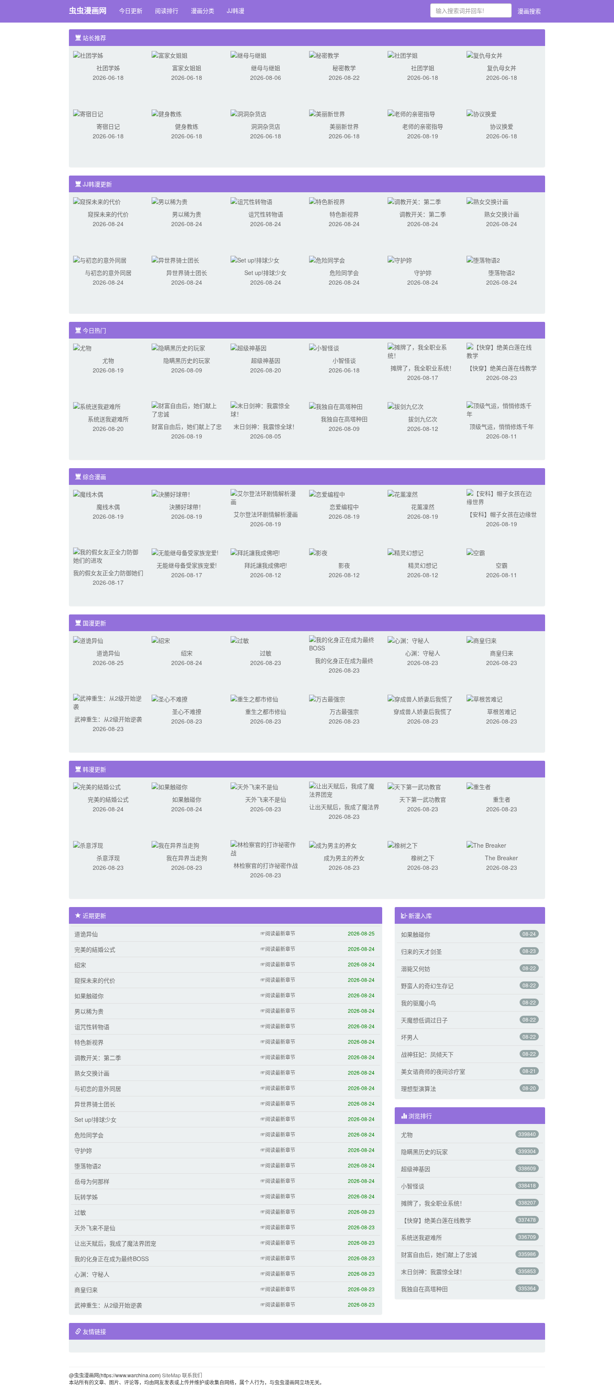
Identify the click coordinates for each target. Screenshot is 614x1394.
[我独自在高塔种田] (336, 405)
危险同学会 (344, 272)
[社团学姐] (403, 54)
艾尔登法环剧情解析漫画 (265, 514)
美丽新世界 (344, 126)
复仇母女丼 (501, 68)
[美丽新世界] (327, 113)
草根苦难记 (501, 711)
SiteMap (171, 1375)
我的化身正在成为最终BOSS (111, 1258)
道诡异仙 (108, 653)
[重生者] (479, 786)
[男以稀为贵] (170, 200)
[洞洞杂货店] (248, 113)
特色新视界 (344, 214)
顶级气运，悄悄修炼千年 (501, 426)
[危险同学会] (327, 259)
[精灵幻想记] (406, 552)
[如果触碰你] (170, 786)
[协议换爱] (482, 113)
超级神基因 (265, 360)
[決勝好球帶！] (172, 493)
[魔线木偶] (88, 493)
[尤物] (82, 347)
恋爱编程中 (344, 506)
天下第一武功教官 (422, 799)
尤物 (108, 360)
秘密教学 (344, 68)
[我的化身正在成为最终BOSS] (344, 643)
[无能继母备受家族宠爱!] (185, 552)
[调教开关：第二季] (414, 200)
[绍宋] (161, 639)
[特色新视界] (327, 200)
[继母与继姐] (248, 54)
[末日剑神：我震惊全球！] (266, 409)
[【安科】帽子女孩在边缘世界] (502, 496)
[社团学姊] (88, 54)
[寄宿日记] (88, 113)
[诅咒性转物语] (251, 200)
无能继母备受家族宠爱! (187, 565)
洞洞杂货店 (265, 126)
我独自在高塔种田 (344, 419)
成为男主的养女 (344, 858)
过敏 (265, 653)
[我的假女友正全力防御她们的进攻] (108, 555)
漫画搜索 (529, 11)
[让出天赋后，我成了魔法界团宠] (344, 789)
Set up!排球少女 (265, 272)
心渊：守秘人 (422, 653)
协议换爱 (501, 126)
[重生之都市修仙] (254, 698)
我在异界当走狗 (186, 858)
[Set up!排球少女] (255, 259)
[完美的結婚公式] (97, 786)
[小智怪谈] (324, 347)
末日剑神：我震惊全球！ (265, 426)
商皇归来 (501, 653)
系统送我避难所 (108, 419)
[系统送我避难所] (97, 405)
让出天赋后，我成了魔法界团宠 (115, 1243)
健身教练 (186, 126)
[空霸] (476, 552)
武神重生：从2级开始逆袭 (108, 719)
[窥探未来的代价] (97, 200)
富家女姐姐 (186, 68)
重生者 (501, 799)
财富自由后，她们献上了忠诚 (439, 1254)
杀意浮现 (108, 858)
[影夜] (318, 552)
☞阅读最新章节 (277, 933)
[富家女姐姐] (170, 54)
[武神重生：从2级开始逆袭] (108, 701)
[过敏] (240, 639)
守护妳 (422, 272)
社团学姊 (108, 68)
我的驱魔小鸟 (418, 1003)
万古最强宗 (344, 711)
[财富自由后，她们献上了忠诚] (187, 409)
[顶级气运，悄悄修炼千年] (502, 409)
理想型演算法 (418, 1088)
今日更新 (130, 10)
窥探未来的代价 (108, 214)
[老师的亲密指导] (411, 113)
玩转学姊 (86, 1197)
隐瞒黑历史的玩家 (186, 360)
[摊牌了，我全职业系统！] (423, 350)
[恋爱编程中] (327, 493)
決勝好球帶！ (186, 506)
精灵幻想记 (422, 565)
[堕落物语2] (483, 259)
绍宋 (187, 653)
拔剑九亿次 (422, 419)
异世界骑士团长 (186, 272)
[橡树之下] (403, 844)
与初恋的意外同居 (108, 272)
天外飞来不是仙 (265, 799)
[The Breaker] (486, 844)
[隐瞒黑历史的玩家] (178, 347)
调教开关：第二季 (422, 214)
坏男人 (410, 1037)
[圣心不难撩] (170, 698)
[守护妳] (400, 259)
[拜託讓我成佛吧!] (255, 552)
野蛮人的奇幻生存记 (427, 985)
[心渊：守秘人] (408, 639)
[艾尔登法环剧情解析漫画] (266, 496)
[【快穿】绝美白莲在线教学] (502, 350)
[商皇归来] (482, 639)
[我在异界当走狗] (175, 844)
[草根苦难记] (484, 698)
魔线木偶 (108, 506)
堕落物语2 (501, 272)
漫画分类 (202, 10)
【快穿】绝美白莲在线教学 (502, 368)
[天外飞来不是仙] (254, 786)
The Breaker (501, 858)
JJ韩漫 (235, 10)
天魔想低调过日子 (424, 1020)
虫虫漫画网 (88, 10)
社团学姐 (422, 68)
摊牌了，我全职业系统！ (423, 368)
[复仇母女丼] (484, 54)
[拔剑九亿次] (406, 405)
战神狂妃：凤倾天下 (427, 1054)
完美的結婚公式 (108, 799)
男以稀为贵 (186, 214)
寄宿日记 (108, 126)
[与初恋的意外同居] (100, 259)
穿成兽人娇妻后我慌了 (422, 711)
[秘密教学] (324, 54)
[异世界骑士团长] (175, 259)
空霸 (501, 565)
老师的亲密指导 (422, 126)
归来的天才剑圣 (421, 951)
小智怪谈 (344, 360)
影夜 (344, 565)
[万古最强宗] (327, 698)
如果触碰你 (186, 799)
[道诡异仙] (88, 639)
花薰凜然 (422, 506)
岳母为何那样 (91, 1181)
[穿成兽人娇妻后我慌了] (420, 698)
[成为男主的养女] (333, 844)
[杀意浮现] (88, 844)
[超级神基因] (248, 347)
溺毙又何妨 (415, 968)
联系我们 (192, 1375)
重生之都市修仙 (265, 711)
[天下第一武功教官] (414, 786)
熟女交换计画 (501, 214)
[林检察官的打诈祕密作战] (266, 848)
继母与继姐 (265, 68)
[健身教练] (167, 113)
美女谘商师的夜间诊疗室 (433, 1071)
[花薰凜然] (403, 493)
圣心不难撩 (186, 711)
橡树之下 (422, 858)
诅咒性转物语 (265, 214)
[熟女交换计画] (487, 200)
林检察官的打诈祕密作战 (265, 865)
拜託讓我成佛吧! (265, 565)
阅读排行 (166, 10)
